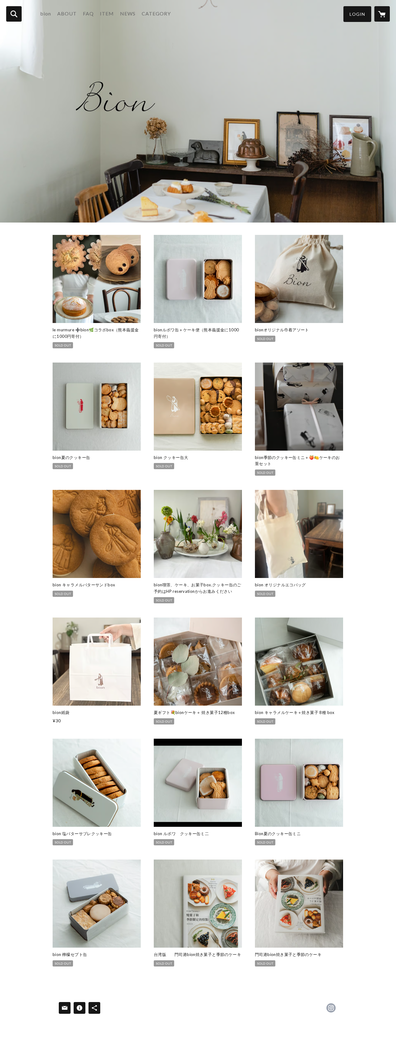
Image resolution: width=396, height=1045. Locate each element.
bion (45, 13)
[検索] (14, 14)
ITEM (107, 13)
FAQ (88, 13)
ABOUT (67, 13)
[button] (357, 14)
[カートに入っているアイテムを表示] (382, 14)
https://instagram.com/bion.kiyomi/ (331, 1008)
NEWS (128, 13)
